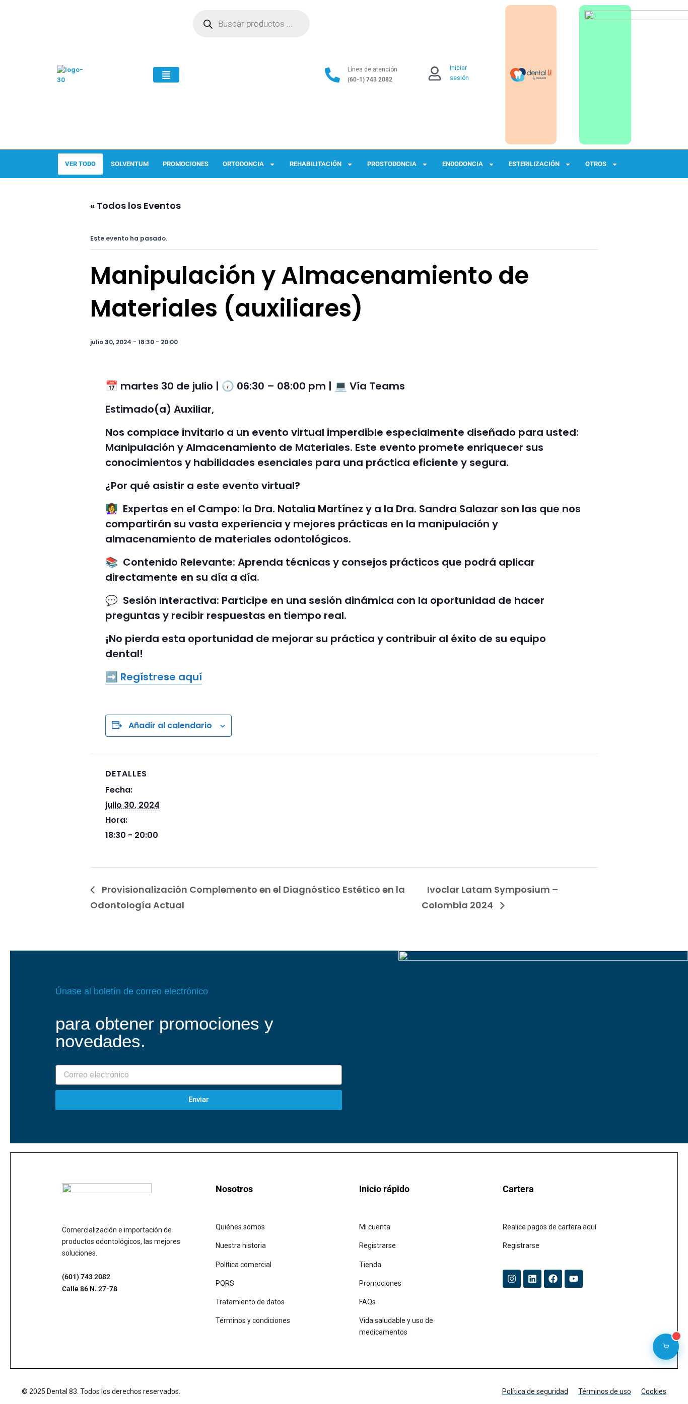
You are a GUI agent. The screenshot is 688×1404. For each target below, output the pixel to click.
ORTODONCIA (243, 164)
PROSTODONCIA (392, 164)
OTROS (595, 164)
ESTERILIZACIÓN (534, 164)
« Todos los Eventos (135, 205)
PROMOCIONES (186, 164)
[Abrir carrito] (666, 1347)
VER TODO (80, 164)
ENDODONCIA (462, 164)
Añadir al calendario (170, 725)
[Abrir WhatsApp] (663, 1378)
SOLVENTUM (130, 164)
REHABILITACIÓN (315, 164)
